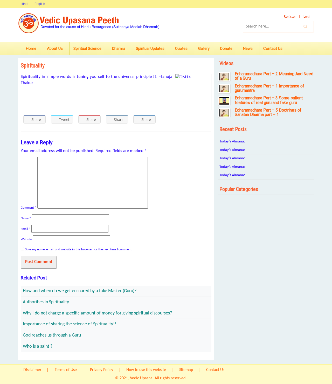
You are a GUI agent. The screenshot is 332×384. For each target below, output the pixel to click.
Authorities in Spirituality (46, 302)
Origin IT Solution (202, 378)
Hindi (24, 4)
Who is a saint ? (37, 346)
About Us (55, 48)
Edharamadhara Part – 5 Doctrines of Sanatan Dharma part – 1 (268, 112)
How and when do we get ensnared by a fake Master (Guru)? (79, 291)
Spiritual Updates (150, 48)
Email (25, 229)
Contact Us (272, 48)
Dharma (118, 48)
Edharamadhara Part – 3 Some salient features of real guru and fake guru (269, 100)
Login (307, 17)
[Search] (305, 26)
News (248, 48)
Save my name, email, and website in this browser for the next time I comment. (78, 249)
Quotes (181, 48)
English (39, 4)
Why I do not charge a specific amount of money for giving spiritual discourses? (97, 313)
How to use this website (146, 370)
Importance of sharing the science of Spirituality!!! (70, 324)
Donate (226, 48)
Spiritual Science (87, 48)
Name (26, 218)
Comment (28, 207)
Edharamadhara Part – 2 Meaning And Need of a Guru (274, 76)
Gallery (204, 48)
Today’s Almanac (232, 141)
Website (26, 239)
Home (31, 48)
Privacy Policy (101, 370)
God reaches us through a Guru (52, 335)
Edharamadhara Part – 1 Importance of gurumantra (269, 88)
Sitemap (186, 370)
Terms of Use (66, 370)
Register (290, 17)
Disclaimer (32, 370)
